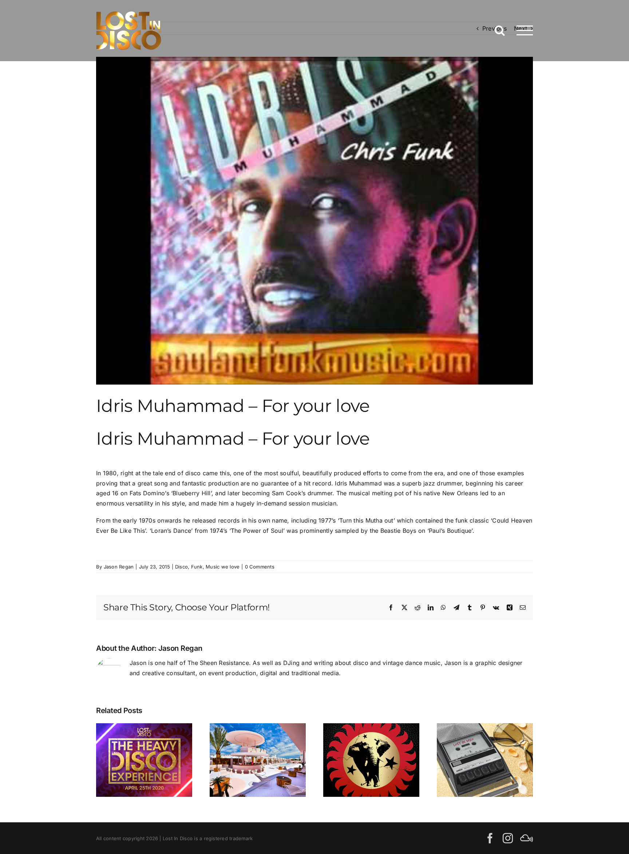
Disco (181, 567)
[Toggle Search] (500, 30)
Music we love (223, 567)
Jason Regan (119, 567)
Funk (197, 567)
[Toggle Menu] (525, 30)
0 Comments (259, 567)
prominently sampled (329, 530)
